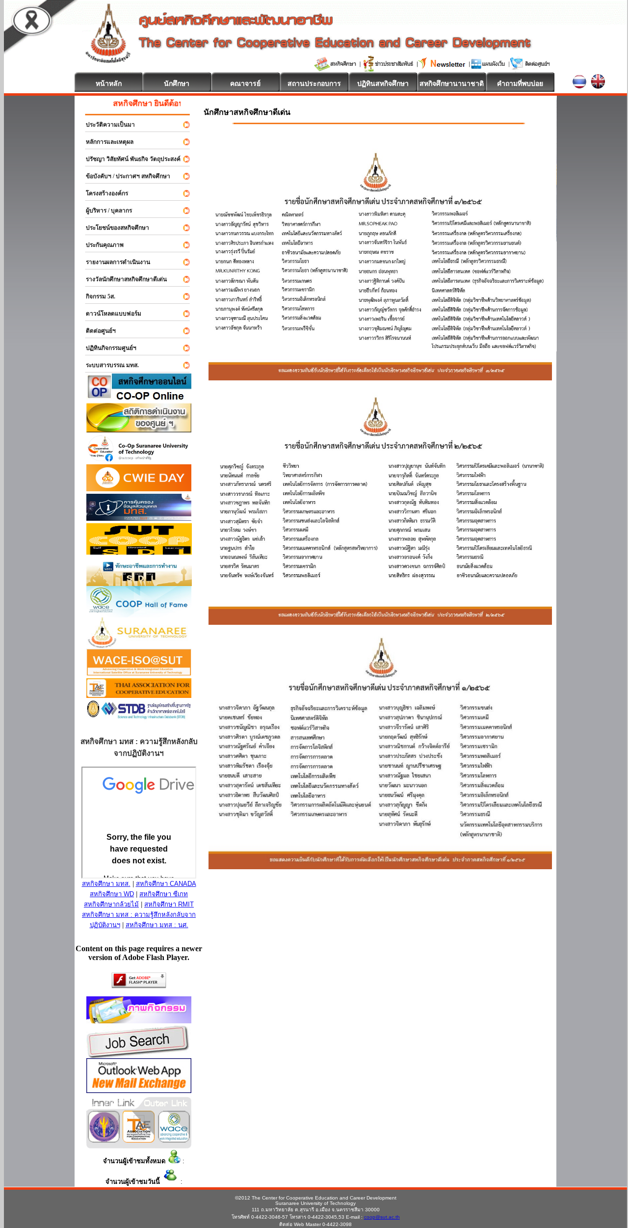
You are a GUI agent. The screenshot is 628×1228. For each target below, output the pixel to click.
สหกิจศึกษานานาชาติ (451, 83)
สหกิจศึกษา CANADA (166, 883)
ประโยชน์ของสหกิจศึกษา (113, 227)
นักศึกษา (176, 83)
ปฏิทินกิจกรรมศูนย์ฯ (106, 348)
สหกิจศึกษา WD (112, 894)
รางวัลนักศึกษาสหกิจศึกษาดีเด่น (122, 279)
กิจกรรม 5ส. (96, 296)
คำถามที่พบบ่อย (520, 83)
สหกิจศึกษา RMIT (169, 904)
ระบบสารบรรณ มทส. (108, 365)
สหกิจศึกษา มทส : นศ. (157, 925)
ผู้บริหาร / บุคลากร (104, 210)
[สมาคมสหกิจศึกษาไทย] (139, 1140)
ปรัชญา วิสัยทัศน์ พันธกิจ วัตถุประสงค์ (129, 159)
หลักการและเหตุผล (105, 141)
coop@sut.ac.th (382, 1217)
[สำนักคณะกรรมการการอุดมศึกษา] (104, 1140)
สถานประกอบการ (314, 83)
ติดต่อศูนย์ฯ (96, 330)
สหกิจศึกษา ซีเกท (163, 894)
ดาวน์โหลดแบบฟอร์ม (109, 313)
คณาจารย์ (245, 83)
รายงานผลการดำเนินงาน (113, 262)
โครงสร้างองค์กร (102, 193)
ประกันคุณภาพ (100, 244)
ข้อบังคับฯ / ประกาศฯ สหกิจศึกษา (123, 176)
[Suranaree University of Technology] (139, 552)
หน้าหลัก (109, 83)
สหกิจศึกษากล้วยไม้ (111, 904)
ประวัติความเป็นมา (106, 124)
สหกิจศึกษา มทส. (106, 883)
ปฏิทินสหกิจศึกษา (383, 83)
